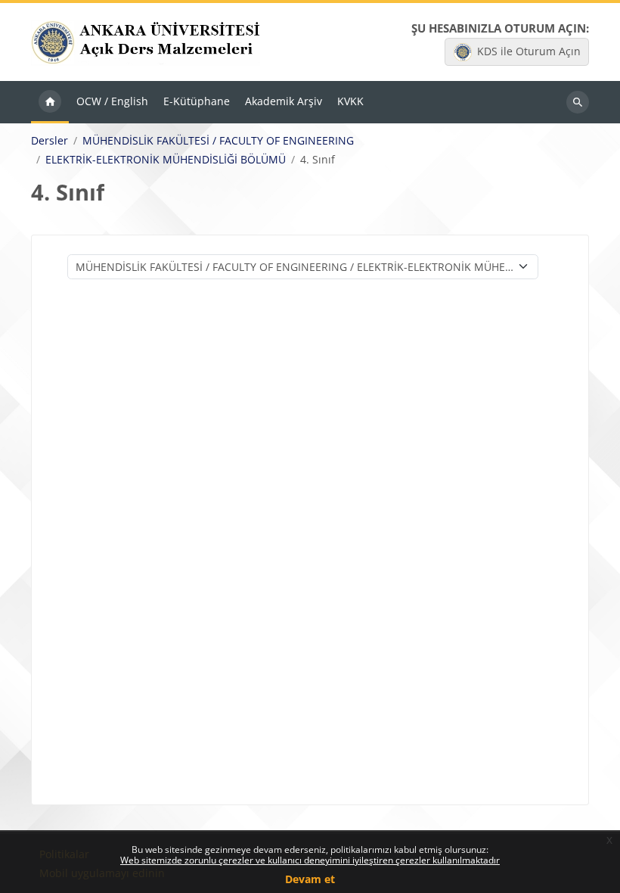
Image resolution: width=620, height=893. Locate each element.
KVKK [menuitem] (350, 101)
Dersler (49, 141)
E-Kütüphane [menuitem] (196, 101)
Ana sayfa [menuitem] (50, 102)
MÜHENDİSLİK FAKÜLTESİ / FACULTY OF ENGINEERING (218, 141)
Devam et (310, 879)
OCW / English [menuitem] (112, 101)
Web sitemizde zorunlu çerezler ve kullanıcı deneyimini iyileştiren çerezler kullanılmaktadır (310, 860)
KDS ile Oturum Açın (529, 51)
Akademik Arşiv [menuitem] (283, 101)
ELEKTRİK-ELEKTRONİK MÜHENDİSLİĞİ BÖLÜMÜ (165, 159)
